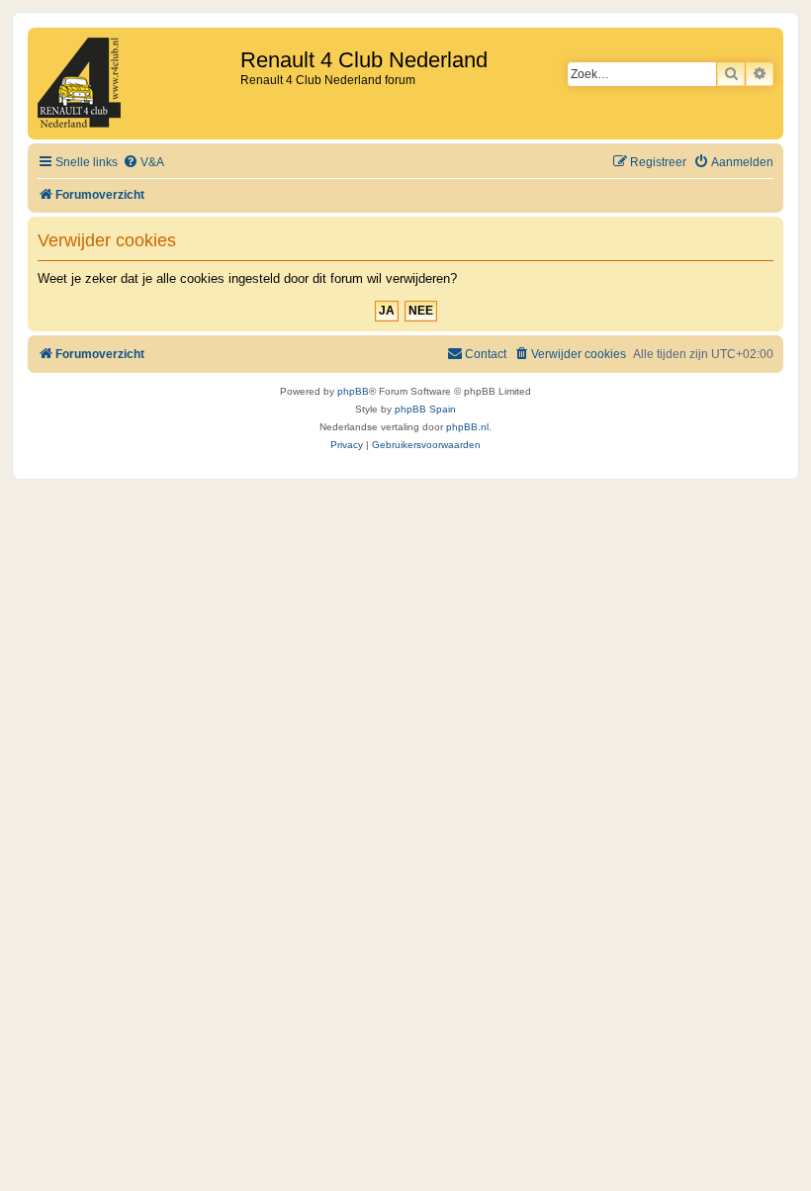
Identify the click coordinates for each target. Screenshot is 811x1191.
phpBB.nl (467, 426)
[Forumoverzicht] (136, 84)
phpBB (353, 391)
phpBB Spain (425, 409)
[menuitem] (143, 162)
